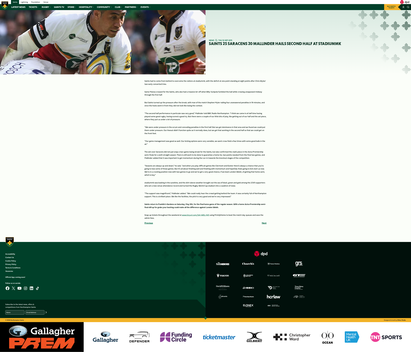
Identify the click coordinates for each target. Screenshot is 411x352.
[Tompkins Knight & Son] (299, 296)
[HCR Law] (273, 296)
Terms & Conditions (12, 268)
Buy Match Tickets (391, 7)
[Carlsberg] (248, 275)
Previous (148, 222)
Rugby (45, 7)
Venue (45, 2)
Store (71, 7)
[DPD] (261, 254)
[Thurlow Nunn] (248, 297)
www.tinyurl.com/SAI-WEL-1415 (195, 215)
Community (103, 7)
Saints (15, 2)
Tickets (33, 7)
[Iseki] (248, 287)
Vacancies (9, 271)
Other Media (401, 320)
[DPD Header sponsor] (404, 2)
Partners (130, 7)
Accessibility (10, 254)
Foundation (35, 2)
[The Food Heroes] (222, 263)
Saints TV (59, 7)
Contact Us (9, 257)
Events (145, 7)
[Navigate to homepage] (5, 5)
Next (264, 222)
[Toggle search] (408, 7)
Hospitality (85, 7)
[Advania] (222, 297)
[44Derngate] (273, 305)
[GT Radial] (299, 275)
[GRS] (299, 263)
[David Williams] (222, 287)
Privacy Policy (10, 264)
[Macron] (222, 275)
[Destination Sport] (273, 287)
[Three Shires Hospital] (299, 287)
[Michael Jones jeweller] (273, 275)
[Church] (248, 263)
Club (117, 7)
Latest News (18, 7)
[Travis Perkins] (273, 263)
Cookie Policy (10, 261)
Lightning (24, 2)
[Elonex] (248, 305)
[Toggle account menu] (403, 7)
